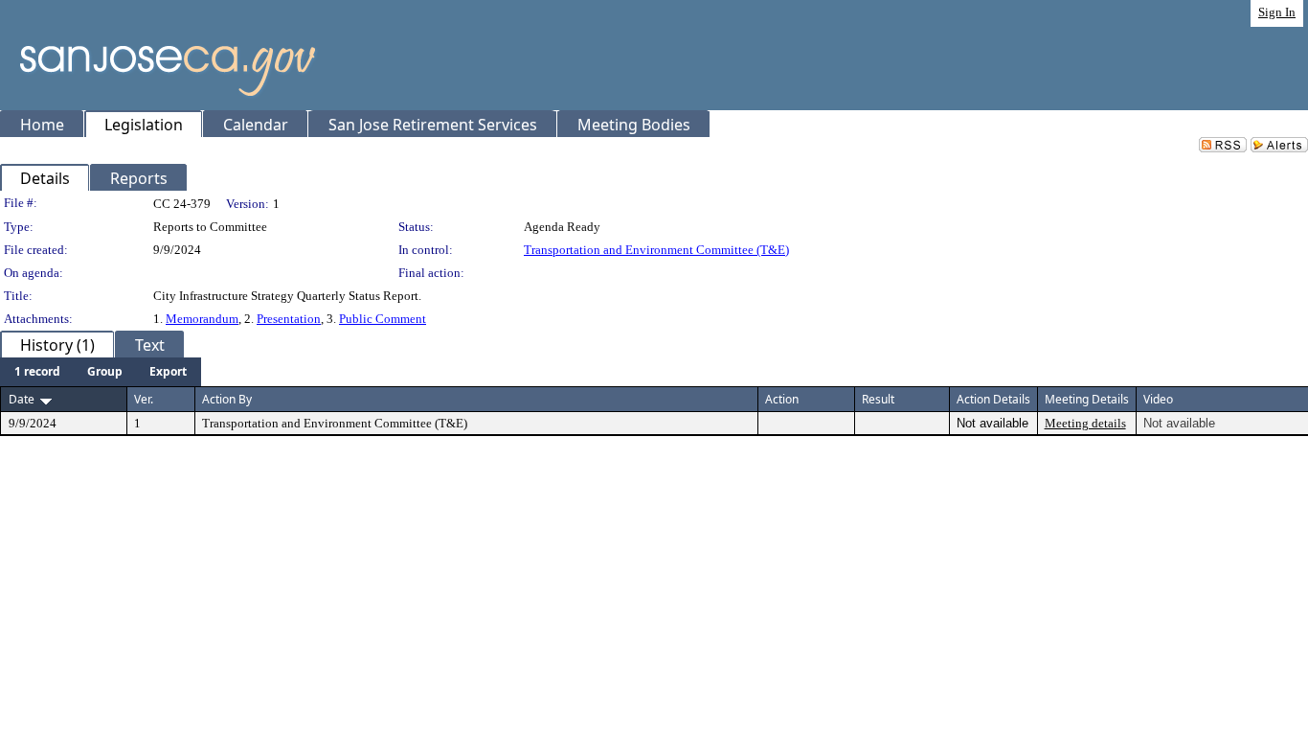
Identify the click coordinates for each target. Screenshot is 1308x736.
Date (21, 399)
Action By (227, 399)
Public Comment (382, 318)
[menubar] (100, 371)
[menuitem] (37, 371)
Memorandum (202, 318)
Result (878, 399)
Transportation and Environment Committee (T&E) (656, 249)
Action (782, 399)
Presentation (289, 318)
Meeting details (1085, 423)
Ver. (143, 399)
